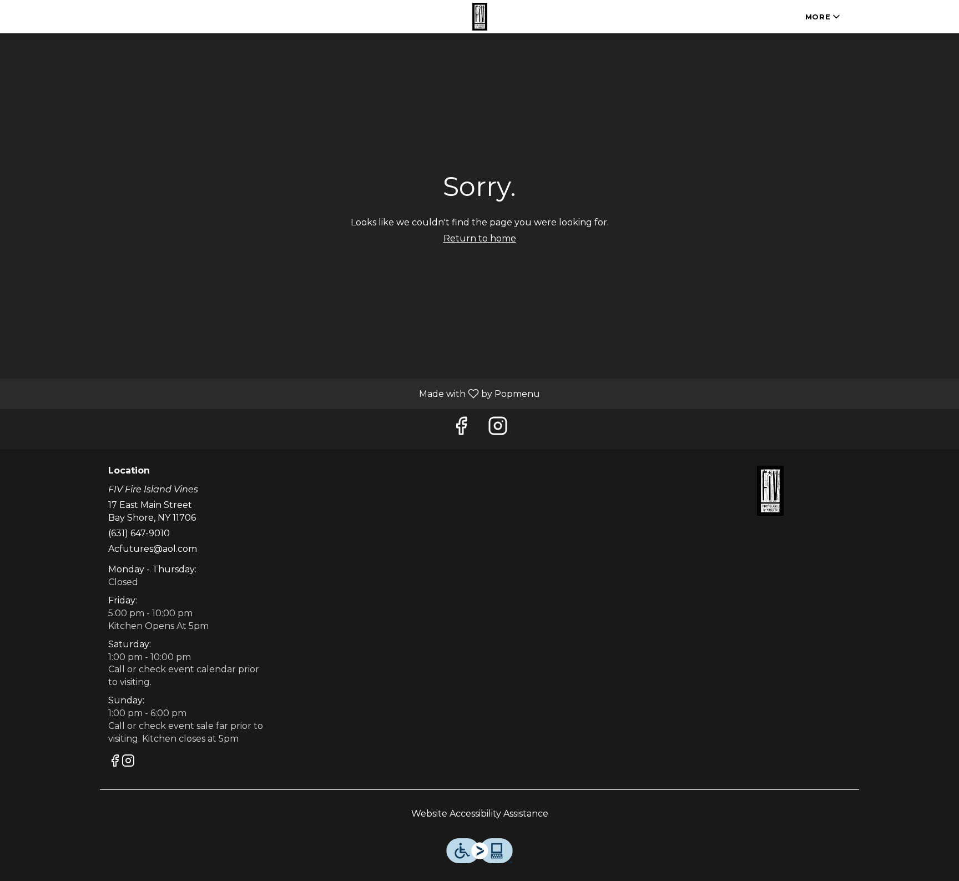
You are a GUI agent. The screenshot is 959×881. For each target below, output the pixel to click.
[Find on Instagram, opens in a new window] (498, 429)
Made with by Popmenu (274, 393)
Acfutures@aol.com (152, 548)
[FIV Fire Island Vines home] (479, 17)
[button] (823, 17)
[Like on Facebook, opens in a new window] (461, 429)
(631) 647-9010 (139, 533)
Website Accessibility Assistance (479, 813)
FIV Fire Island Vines (771, 491)
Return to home (479, 238)
